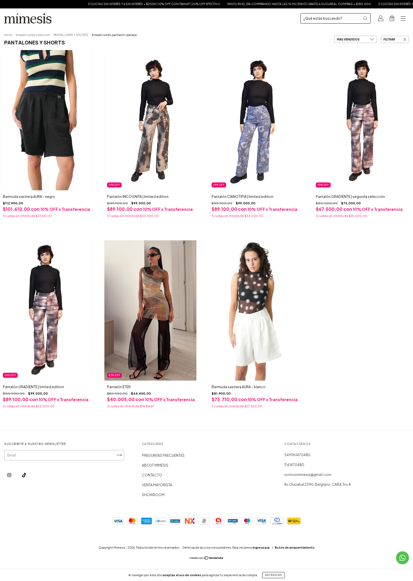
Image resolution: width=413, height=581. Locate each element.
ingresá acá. (261, 547)
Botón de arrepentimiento (295, 547)
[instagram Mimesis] (9, 475)
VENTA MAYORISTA (157, 485)
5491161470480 (297, 455)
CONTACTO (152, 475)
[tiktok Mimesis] (24, 475)
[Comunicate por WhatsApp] (402, 557)
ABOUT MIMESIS (155, 465)
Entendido (273, 575)
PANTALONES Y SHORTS (71, 35)
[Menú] (403, 19)
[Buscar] (365, 18)
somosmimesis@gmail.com (307, 475)
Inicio (8, 35)
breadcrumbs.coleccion (33, 35)
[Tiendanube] (206, 558)
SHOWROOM (153, 495)
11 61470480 (294, 465)
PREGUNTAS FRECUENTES (163, 455)
